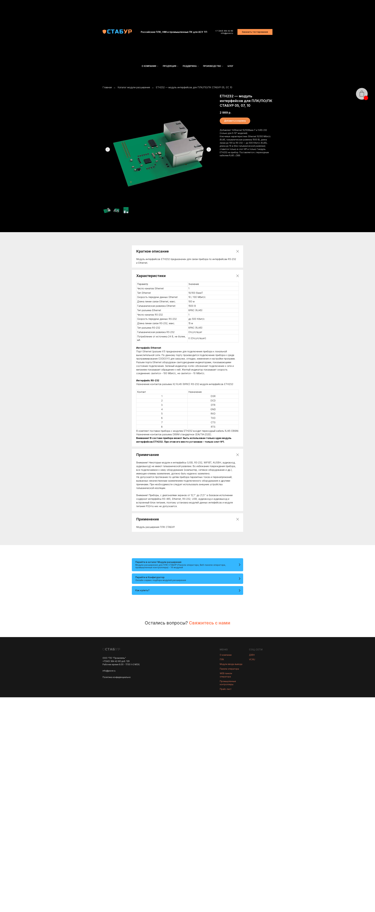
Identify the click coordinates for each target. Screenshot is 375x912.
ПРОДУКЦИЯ (169, 66)
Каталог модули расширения (134, 87)
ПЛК (222, 659)
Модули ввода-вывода (231, 664)
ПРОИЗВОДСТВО (212, 66)
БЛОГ (230, 66)
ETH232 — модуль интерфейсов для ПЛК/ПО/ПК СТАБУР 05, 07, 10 (194, 87)
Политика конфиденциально (117, 677)
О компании (226, 655)
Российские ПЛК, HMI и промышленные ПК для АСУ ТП (174, 31)
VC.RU (252, 659)
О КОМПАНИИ (149, 66)
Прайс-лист (225, 689)
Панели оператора (229, 669)
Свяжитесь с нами (209, 622)
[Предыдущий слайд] (107, 149)
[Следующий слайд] (209, 149)
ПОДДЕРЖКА (190, 66)
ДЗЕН (252, 655)
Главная (107, 87)
